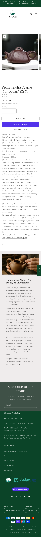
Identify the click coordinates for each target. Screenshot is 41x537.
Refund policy (32, 526)
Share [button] (6, 244)
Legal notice (27, 532)
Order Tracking (9, 465)
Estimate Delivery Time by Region (15, 451)
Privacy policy (10, 529)
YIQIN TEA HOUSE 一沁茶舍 (18, 526)
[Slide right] (25, 83)
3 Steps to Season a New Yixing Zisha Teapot (19, 423)
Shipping (4, 103)
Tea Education (9, 461)
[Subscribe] (34, 405)
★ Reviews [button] (39, 270)
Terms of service (21, 529)
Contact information (17, 532)
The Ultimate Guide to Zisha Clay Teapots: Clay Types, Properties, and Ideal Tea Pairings (20, 437)
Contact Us (8, 470)
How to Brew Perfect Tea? (13, 418)
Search (6, 456)
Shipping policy (32, 529)
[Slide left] (16, 83)
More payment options (20, 129)
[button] (4, 14)
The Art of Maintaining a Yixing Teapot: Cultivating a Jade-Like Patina (17, 429)
